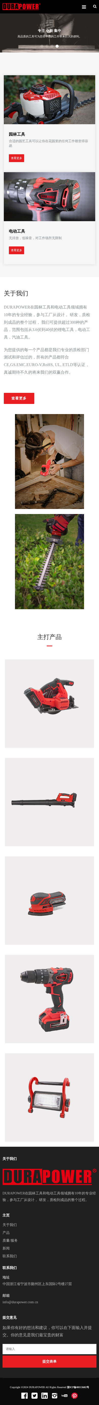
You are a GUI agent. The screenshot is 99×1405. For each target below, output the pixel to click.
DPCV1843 (49, 799)
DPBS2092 (49, 898)
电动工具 (17, 231)
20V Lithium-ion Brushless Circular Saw (49, 707)
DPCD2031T (49, 996)
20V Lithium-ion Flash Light (49, 1101)
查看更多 (16, 158)
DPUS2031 (49, 701)
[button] (41, 46)
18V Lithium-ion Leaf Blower (49, 805)
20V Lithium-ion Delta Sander (49, 904)
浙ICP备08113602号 (78, 1387)
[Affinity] (22, 6)
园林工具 (17, 134)
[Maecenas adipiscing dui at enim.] (49, 99)
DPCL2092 (49, 1094)
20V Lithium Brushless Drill (49, 1002)
